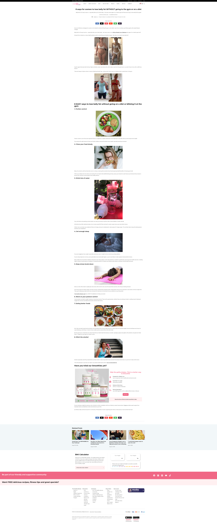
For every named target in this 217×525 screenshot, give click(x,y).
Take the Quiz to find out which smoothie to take (126, 399)
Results (112, 3)
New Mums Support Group (98, 496)
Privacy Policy (87, 493)
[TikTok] (170, 475)
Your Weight (133, 455)
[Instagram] (158, 475)
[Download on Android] (136, 518)
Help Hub (86, 502)
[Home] (92, 16)
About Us (135, 0)
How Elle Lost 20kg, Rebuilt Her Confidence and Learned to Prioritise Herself (98, 443)
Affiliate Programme (77, 493)
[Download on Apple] (128, 518)
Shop (99, 3)
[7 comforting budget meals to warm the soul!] (136, 435)
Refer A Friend (130, 0)
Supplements (110, 497)
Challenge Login (118, 491)
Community (130, 3)
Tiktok (94, 502)
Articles (123, 3)
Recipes (118, 3)
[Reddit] (111, 23)
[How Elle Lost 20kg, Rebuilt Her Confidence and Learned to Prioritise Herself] (99, 435)
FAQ (85, 490)
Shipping (86, 500)
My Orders (117, 493)
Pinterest (94, 499)
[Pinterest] (106, 23)
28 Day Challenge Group (98, 494)
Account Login (118, 490)
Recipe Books (110, 499)
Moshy (85, 3)
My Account (116, 488)
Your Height (117, 455)
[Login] (142, 3)
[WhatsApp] (115, 23)
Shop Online (108, 488)
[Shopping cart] (140, 3)
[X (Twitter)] (102, 23)
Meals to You (109, 503)
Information (85, 488)
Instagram (95, 497)
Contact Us (140, 0)
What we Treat (106, 3)
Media (74, 491)
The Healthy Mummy (76, 488)
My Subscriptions (118, 494)
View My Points (118, 496)
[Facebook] (97, 23)
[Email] (120, 23)
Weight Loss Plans (92, 3)
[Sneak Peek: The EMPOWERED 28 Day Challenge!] (80, 435)
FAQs (144, 0)
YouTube (94, 500)
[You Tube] (166, 475)
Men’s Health (110, 502)
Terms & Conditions (98, 511)
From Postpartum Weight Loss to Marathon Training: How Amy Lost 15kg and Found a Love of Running (117, 443)
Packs (108, 500)
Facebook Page (96, 493)
